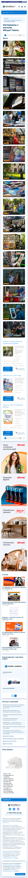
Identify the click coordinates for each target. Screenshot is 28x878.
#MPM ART (18, 356)
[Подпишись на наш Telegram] (10, 809)
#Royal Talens (16, 361)
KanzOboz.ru (5, 822)
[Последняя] (24, 35)
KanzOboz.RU (6, 799)
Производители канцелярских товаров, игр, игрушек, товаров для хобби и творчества (13, 706)
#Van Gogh (18, 387)
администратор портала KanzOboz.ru (14, 814)
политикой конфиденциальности (9, 857)
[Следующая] (22, 35)
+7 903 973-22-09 (14, 813)
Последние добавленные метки (12, 20)
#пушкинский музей (19, 365)
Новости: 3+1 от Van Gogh (12, 375)
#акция (17, 390)
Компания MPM (20, 368)
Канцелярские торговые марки (12, 658)
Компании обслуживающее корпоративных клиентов (10, 719)
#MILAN (17, 420)
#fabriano (17, 423)
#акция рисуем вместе (17, 363)
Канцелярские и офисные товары (10, 7)
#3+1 (22, 390)
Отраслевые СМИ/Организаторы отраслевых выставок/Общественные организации (13, 732)
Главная (6, 18)
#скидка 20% (13, 427)
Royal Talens (21, 398)
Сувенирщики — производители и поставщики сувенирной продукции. (12, 723)
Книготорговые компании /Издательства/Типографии (14, 727)
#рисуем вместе (8, 365)
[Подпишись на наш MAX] (18, 809)
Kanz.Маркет (7, 749)
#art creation (7, 363)
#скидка (6, 427)
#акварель (18, 392)
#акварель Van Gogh (9, 395)
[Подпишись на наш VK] (14, 809)
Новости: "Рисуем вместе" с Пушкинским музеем (13, 342)
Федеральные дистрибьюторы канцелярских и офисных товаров (12, 711)
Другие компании (7, 743)
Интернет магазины (8, 736)
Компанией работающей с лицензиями (13, 738)
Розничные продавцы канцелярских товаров (12, 715)
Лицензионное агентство (9, 741)
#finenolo (17, 358)
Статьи (5, 575)
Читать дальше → (8, 369)
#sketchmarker (7, 361)
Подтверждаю (20, 874)
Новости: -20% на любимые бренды (13, 406)
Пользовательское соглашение (10, 852)
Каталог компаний (10, 702)
